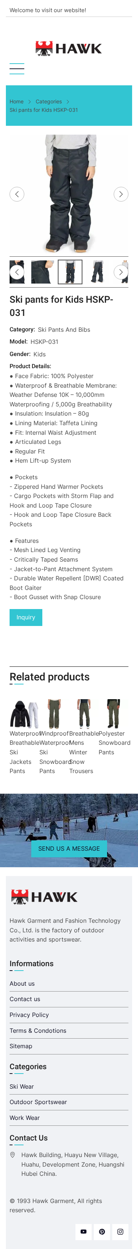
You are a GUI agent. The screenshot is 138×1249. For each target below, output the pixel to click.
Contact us (25, 999)
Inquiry (26, 617)
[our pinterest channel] (102, 1232)
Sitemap (21, 1046)
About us (22, 983)
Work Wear (25, 1117)
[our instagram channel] (120, 1232)
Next (121, 194)
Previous (17, 194)
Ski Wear (22, 1086)
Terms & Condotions (38, 1030)
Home (17, 101)
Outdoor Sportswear (38, 1102)
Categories (49, 101)
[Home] (69, 48)
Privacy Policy (29, 1014)
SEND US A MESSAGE (69, 848)
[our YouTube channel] (83, 1232)
